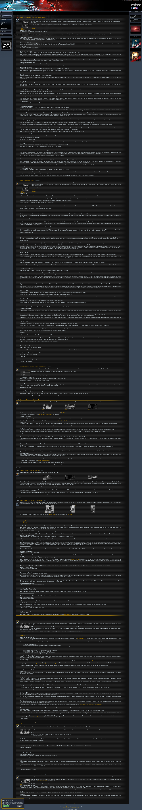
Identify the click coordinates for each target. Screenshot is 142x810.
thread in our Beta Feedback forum (63, 420)
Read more (20, 806)
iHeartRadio (23, 29)
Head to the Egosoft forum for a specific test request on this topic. (99, 660)
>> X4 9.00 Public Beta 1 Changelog (26, 635)
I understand (6, 806)
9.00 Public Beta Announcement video (45, 414)
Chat (2, 25)
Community (3, 19)
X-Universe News (4, 22)
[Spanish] (133, 1)
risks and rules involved (81, 638)
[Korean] (140, 1)
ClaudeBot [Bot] (133, 16)
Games (2, 18)
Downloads (3, 31)
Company (3, 32)
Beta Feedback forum (49, 448)
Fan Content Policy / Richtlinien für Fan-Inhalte (71, 807)
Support (2, 29)
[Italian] (131, 1)
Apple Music (25, 522)
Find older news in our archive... (71, 803)
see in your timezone (79, 730)
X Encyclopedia (52, 514)
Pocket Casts (25, 523)
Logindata (135, 15)
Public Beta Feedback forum (38, 716)
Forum (2, 21)
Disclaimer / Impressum (65, 806)
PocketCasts (34, 28)
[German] (126, 1)
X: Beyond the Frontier (75, 559)
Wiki (2, 23)
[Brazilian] (137, 1)
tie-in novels (70, 514)
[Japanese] (139, 1)
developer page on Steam (42, 780)
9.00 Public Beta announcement (66, 412)
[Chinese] (135, 1)
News (2, 16)
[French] (128, 1)
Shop (2, 34)
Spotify (24, 521)
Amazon (33, 27)
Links (2, 24)
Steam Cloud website (74, 758)
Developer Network (4, 27)
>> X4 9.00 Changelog (24, 465)
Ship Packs (118, 776)
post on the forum (67, 614)
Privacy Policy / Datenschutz (76, 806)
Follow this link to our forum (42, 639)
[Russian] (130, 1)
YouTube (33, 26)
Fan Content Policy (4, 28)
